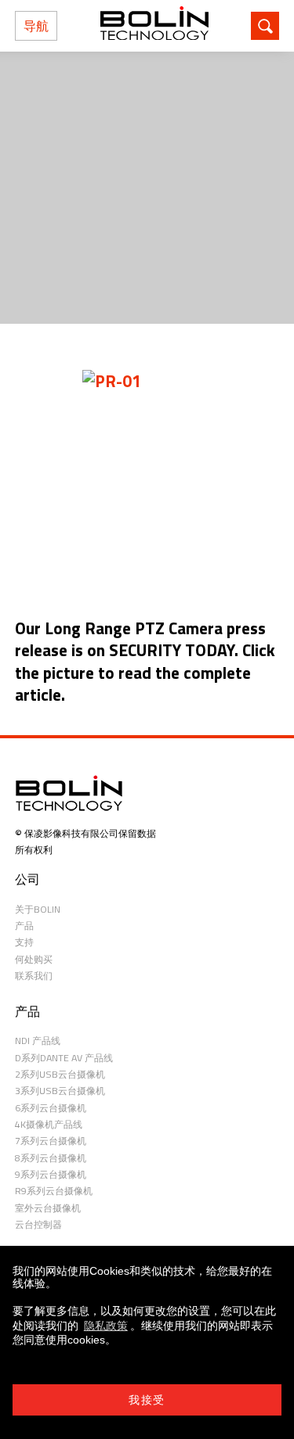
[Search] (265, 26)
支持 (24, 942)
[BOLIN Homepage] (154, 25)
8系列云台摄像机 (50, 1157)
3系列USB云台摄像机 (60, 1090)
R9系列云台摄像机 (54, 1190)
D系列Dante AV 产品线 (64, 1057)
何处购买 (34, 959)
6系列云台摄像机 (50, 1107)
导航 (36, 25)
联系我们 (34, 975)
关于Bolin (37, 909)
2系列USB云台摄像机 (60, 1074)
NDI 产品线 (37, 1040)
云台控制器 (38, 1224)
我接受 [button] (147, 1400)
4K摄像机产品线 (48, 1124)
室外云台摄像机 (48, 1207)
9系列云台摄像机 (50, 1174)
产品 (24, 925)
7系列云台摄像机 (50, 1140)
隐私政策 (106, 1325)
